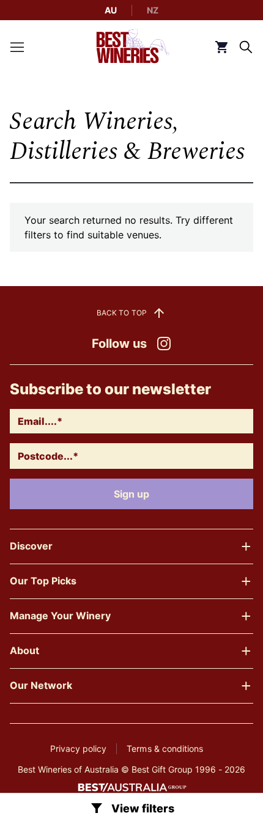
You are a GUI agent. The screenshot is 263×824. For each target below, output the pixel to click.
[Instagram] (164, 343)
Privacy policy (78, 748)
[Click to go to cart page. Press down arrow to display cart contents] (221, 47)
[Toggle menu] (17, 47)
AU (111, 10)
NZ (152, 10)
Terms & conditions (164, 748)
